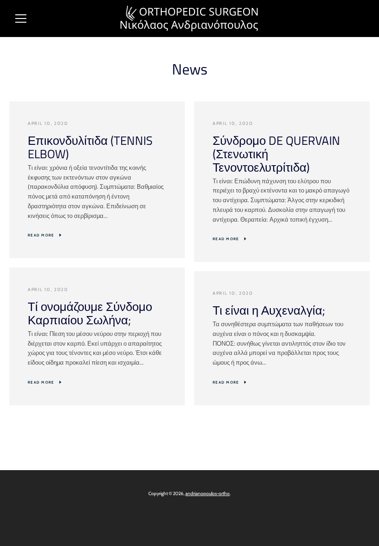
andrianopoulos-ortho (207, 493)
